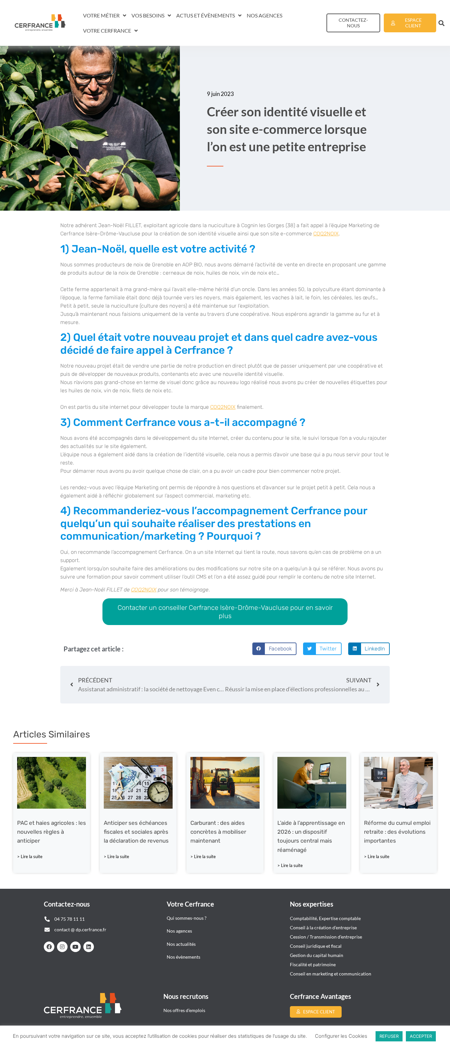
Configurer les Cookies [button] (341, 1036)
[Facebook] (49, 947)
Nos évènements (183, 957)
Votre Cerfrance (107, 30)
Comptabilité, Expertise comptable (325, 918)
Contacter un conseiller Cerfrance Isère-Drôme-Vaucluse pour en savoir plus (225, 612)
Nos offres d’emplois (184, 1010)
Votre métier (101, 15)
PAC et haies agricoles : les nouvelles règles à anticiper (51, 832)
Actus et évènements (205, 15)
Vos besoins (147, 15)
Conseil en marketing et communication (330, 973)
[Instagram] (62, 947)
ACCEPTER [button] (421, 1036)
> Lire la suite (29, 856)
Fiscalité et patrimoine (313, 964)
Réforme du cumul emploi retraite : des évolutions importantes (397, 832)
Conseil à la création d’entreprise (323, 927)
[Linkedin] (88, 947)
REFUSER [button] (389, 1036)
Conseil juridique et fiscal (316, 946)
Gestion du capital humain (316, 955)
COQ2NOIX (326, 233)
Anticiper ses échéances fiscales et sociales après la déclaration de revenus (136, 832)
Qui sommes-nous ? (187, 918)
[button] (441, 22)
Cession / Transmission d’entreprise (326, 937)
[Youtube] (75, 947)
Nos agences (264, 15)
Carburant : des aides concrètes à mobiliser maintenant (218, 832)
